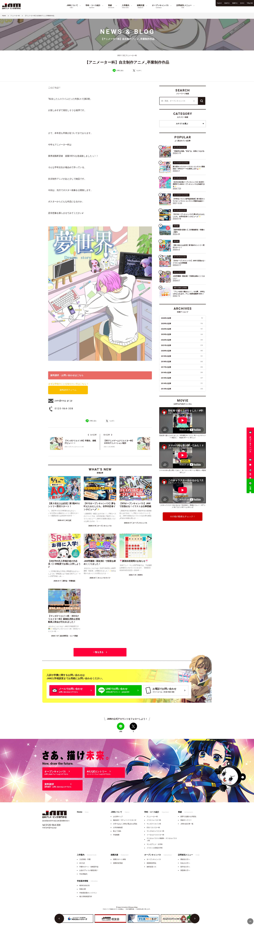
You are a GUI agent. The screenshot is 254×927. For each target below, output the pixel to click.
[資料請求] (250, 460)
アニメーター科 (152, 816)
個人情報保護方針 (85, 896)
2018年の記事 (182, 362)
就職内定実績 (118, 863)
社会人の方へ (185, 863)
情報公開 (82, 889)
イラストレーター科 (154, 820)
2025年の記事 (182, 323)
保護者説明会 (151, 863)
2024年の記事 (182, 329)
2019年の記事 (182, 356)
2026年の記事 (182, 318)
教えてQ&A (117, 831)
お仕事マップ (118, 816)
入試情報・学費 (84, 859)
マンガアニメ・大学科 (155, 844)
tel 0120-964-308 (51, 825)
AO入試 (82, 863)
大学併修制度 (118, 827)
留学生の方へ (185, 867)
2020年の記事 (182, 351)
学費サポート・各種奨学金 (88, 867)
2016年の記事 (182, 372)
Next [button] (194, 918)
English (219, 3)
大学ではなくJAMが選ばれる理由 (125, 824)
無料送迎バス (151, 867)
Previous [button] (59, 918)
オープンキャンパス (154, 859)
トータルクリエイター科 (155, 835)
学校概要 (116, 835)
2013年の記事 (182, 389)
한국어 (242, 3)
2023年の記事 (182, 334)
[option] (77, 918)
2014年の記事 (182, 383)
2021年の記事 (182, 345)
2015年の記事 (182, 378)
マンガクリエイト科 (154, 824)
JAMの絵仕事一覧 (186, 824)
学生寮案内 (83, 874)
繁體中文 (235, 3)
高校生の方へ (185, 859)
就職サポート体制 (119, 859)
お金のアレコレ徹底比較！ (88, 870)
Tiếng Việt (250, 3)
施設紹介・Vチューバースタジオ (124, 820)
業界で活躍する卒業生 (188, 816)
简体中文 (227, 3)
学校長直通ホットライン (88, 893)
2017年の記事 (182, 367)
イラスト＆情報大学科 (155, 848)
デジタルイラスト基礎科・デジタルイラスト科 (162, 839)
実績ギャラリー (186, 820)
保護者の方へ (185, 870)
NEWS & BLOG (84, 885)
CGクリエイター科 (153, 827)
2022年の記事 (182, 340)
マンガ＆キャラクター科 (155, 831)
